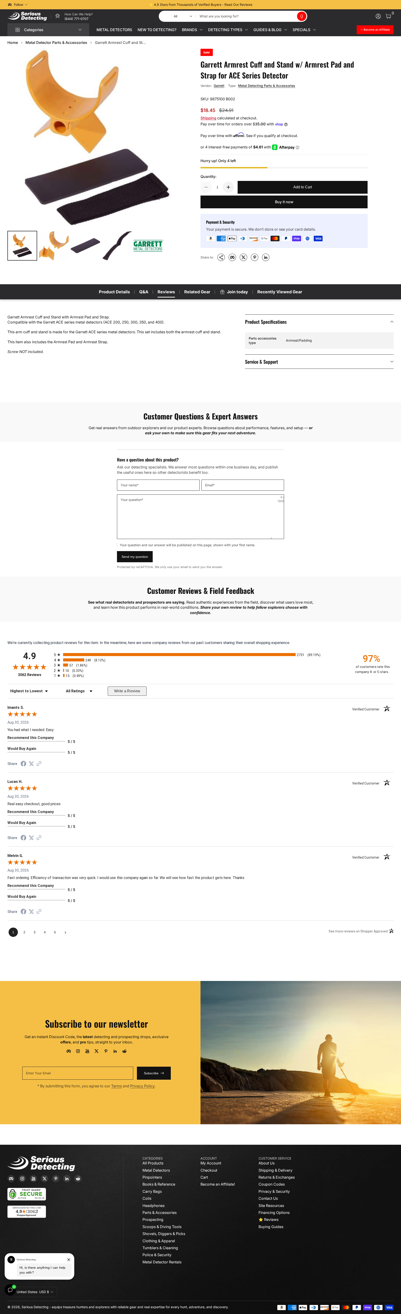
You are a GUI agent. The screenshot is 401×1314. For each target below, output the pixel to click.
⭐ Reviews (268, 1219)
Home (12, 42)
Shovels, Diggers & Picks (163, 1233)
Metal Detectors (156, 1170)
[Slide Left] (130, 4)
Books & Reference (158, 1184)
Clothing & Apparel (158, 1241)
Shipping (208, 118)
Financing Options (274, 1212)
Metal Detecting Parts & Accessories (266, 86)
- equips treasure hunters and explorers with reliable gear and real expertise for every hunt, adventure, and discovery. (139, 1307)
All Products (152, 1163)
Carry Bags (152, 1191)
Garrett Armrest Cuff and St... (120, 42)
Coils (146, 1198)
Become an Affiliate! (217, 1184)
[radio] (200, 654)
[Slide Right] (271, 4)
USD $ (33, 1292)
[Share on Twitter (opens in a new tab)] (31, 764)
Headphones (153, 1205)
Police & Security (156, 1254)
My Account (210, 1163)
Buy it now (284, 201)
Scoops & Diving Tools (161, 1226)
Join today (237, 291)
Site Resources (271, 1205)
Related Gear (197, 291)
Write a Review (127, 691)
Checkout (208, 1170)
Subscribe (151, 1073)
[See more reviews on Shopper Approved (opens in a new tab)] (39, 764)
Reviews (166, 291)
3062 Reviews (35, 675)
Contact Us (268, 1198)
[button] (301, 16)
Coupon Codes (272, 1184)
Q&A (143, 291)
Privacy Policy (142, 1086)
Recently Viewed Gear (279, 291)
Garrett (219, 86)
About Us (267, 1163)
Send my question (135, 557)
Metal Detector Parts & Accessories (56, 42)
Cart (204, 1177)
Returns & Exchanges (277, 1177)
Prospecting (152, 1219)
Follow (18, 5)
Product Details (114, 291)
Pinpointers (152, 1177)
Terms (116, 1086)
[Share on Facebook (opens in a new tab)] (23, 764)
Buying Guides (271, 1226)
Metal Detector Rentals (161, 1262)
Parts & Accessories (159, 1212)
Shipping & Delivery (275, 1170)
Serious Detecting (35, 1307)
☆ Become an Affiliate (375, 29)
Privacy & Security (274, 1191)
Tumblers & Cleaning (160, 1247)
